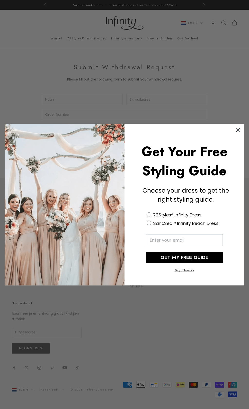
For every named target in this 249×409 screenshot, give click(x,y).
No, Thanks (184, 270)
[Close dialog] (238, 130)
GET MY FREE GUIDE (184, 257)
